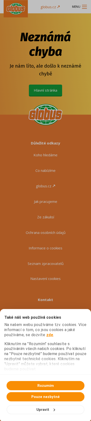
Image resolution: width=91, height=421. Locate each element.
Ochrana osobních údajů (46, 232)
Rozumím (45, 385)
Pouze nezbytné (45, 397)
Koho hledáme (45, 154)
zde (49, 335)
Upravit (42, 409)
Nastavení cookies (45, 278)
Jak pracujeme (45, 201)
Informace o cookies (45, 248)
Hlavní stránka (45, 90)
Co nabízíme (45, 170)
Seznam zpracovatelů (46, 263)
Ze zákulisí (45, 216)
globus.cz (48, 6)
